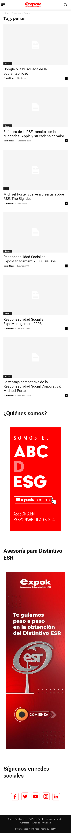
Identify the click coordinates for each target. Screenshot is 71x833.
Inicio (5, 13)
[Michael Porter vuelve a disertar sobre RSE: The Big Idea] (35, 170)
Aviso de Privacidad (41, 822)
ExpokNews (8, 78)
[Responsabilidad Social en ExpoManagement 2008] (35, 295)
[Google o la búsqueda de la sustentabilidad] (35, 44)
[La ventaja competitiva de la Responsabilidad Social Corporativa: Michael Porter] (35, 357)
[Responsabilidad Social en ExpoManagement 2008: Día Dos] (35, 232)
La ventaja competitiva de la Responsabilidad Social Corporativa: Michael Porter (32, 386)
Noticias (7, 63)
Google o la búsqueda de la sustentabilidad (25, 71)
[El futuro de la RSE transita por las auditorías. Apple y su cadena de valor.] (35, 107)
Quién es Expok (36, 819)
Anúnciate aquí (54, 819)
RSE (6, 188)
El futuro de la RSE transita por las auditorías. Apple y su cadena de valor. (34, 134)
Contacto (24, 822)
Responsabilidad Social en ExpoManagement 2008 (24, 321)
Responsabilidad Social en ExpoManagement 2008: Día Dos (29, 259)
